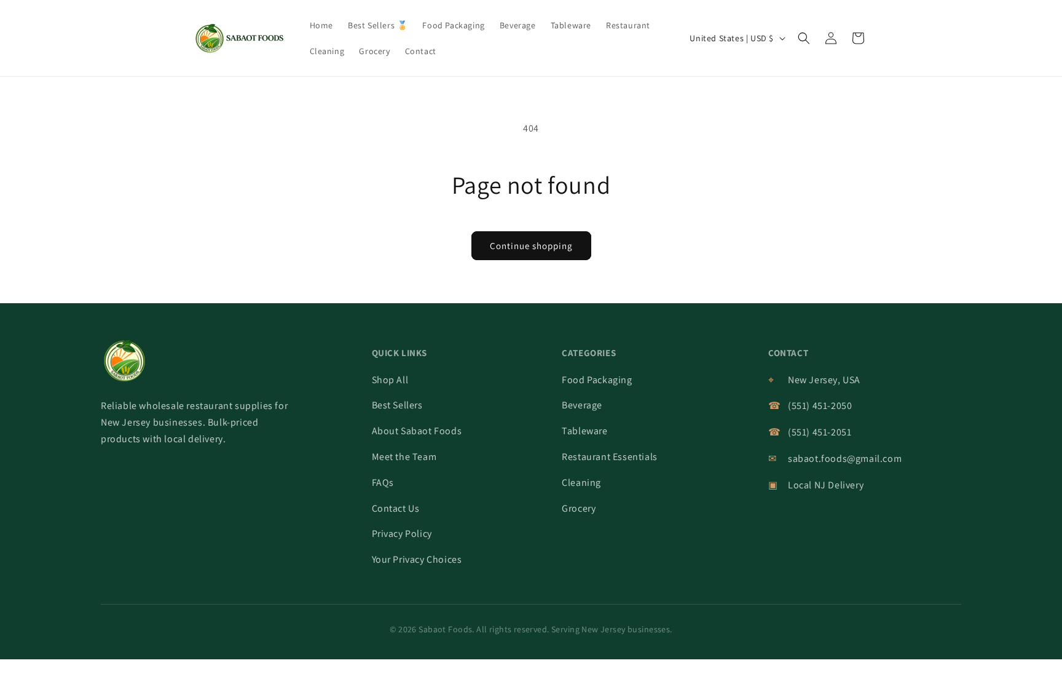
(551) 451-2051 (819, 432)
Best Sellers (397, 405)
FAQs (383, 482)
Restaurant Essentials (610, 456)
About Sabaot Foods (417, 430)
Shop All (390, 379)
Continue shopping (531, 246)
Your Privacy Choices (417, 559)
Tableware (584, 430)
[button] (803, 38)
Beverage (582, 405)
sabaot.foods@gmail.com (845, 458)
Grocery (579, 508)
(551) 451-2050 (820, 405)
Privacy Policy (402, 533)
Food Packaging (597, 379)
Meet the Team (404, 456)
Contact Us (396, 508)
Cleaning (581, 482)
